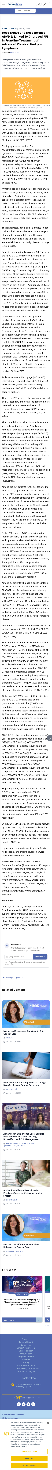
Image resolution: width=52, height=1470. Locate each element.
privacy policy (9, 964)
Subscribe (39, 957)
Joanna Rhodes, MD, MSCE (15, 1146)
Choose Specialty (23, 11)
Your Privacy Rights (26, 1371)
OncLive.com (26, 1353)
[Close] (48, 1423)
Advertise (26, 1359)
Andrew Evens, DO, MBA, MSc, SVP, (20, 1143)
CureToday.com (26, 1350)
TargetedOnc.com (26, 1356)
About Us (26, 1339)
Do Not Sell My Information (26, 1368)
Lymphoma (19, 977)
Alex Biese (10, 1038)
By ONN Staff (11, 1089)
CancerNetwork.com (26, 1348)
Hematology (8, 977)
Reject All (29, 1458)
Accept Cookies (29, 1465)
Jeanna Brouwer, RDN (14, 1251)
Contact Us (26, 1345)
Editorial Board (26, 1342)
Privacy (26, 1362)
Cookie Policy (21, 1446)
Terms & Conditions (26, 1365)
